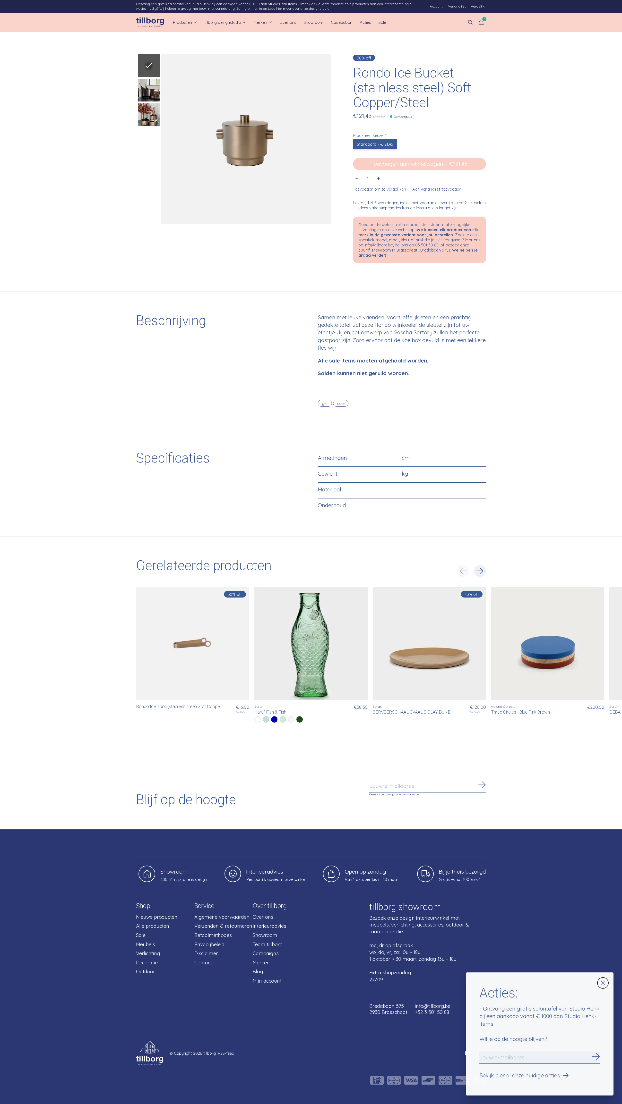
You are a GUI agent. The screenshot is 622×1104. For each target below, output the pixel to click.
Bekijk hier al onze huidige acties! (520, 1075)
